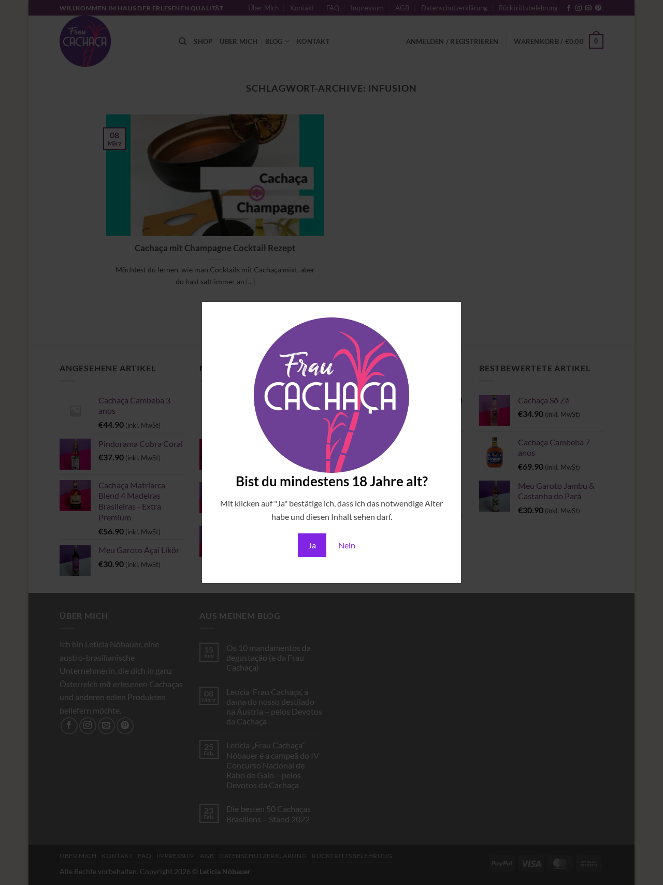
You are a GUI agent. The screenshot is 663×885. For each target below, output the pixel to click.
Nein (346, 545)
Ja (312, 545)
